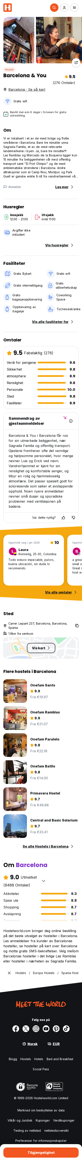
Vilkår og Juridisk (20, 1120)
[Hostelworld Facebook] (15, 1028)
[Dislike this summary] (73, 517)
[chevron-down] (43, 881)
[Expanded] (9, 973)
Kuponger (43, 1120)
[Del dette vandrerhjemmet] (76, 62)
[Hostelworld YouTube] (46, 1028)
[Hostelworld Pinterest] (56, 1028)
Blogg (13, 1059)
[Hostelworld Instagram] (36, 1028)
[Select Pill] (54, 7)
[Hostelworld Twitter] (25, 1028)
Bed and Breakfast (60, 1059)
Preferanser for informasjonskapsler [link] (41, 1140)
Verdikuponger (63, 1120)
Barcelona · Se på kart (26, 89)
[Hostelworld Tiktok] (66, 1028)
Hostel (9, 69)
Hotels (38, 1059)
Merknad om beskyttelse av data (41, 1110)
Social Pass (41, 1069)
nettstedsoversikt (56, 1130)
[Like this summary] (63, 517)
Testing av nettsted (27, 1130)
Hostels (25, 1059)
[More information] (70, 421)
